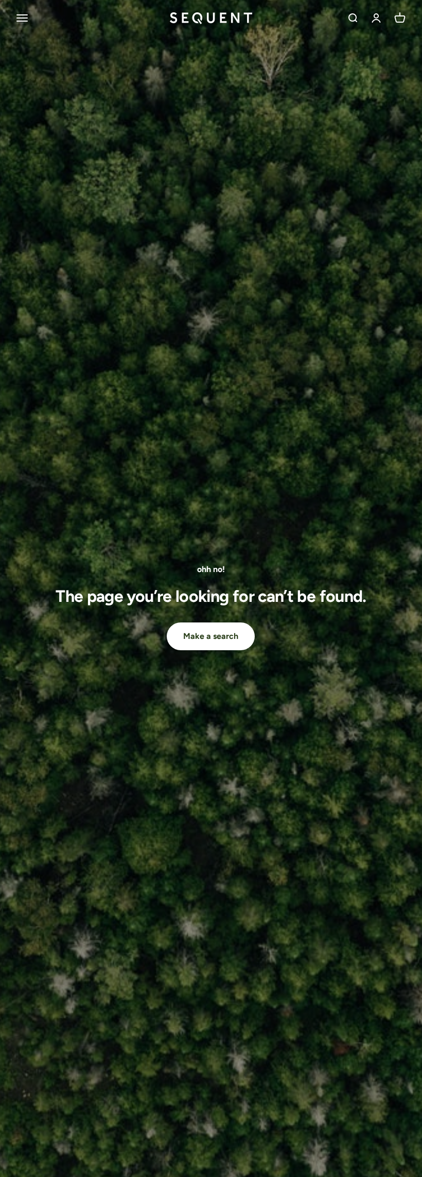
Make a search (210, 636)
